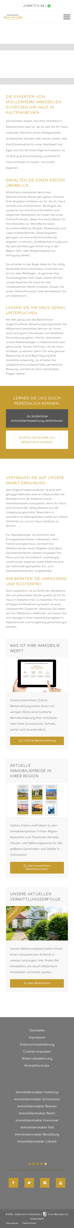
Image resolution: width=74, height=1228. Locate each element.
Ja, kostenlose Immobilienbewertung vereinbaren (37, 419)
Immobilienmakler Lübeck (37, 1141)
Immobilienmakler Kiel (37, 1127)
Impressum (37, 1037)
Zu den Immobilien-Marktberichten (37, 867)
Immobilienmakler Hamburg (37, 1092)
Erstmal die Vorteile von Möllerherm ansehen (37, 440)
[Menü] (64, 17)
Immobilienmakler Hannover (37, 1120)
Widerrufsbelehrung (37, 1058)
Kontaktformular (37, 1065)
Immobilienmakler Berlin (37, 1113)
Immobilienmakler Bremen (37, 1106)
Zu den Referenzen (37, 983)
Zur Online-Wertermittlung (37, 740)
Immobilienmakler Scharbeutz (37, 1099)
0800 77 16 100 (35, 5)
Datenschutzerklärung (37, 1044)
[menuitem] (64, 17)
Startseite (37, 1030)
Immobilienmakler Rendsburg (37, 1134)
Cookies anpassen (37, 1051)
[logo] (13, 17)
